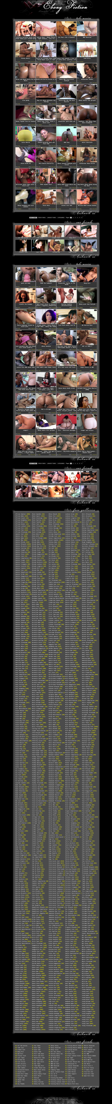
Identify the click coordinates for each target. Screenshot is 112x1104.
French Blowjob (53, 638)
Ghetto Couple (53, 662)
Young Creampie (87, 1011)
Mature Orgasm (69, 652)
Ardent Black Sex (39, 1068)
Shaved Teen (86, 594)
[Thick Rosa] (46, 204)
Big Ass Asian (19, 885)
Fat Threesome (53, 580)
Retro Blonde (69, 1029)
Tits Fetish (86, 893)
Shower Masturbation (88, 600)
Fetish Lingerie (54, 596)
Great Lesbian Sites (74, 1055)
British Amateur (37, 620)
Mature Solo (69, 660)
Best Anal (18, 869)
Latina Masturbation (55, 973)
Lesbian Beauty (53, 1011)
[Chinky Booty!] (25, 56)
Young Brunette (87, 1003)
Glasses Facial (53, 688)
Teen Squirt (86, 843)
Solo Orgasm (86, 678)
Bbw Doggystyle (20, 809)
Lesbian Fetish (53, 1025)
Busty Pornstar (37, 722)
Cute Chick (35, 895)
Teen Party (85, 825)
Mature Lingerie (70, 646)
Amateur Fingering (21, 582)
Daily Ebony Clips (40, 1074)
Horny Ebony (52, 815)
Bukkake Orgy (36, 690)
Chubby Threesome (37, 783)
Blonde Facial (36, 556)
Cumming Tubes (55, 1070)
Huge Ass (51, 839)
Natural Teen (69, 785)
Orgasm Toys (69, 813)
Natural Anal (69, 777)
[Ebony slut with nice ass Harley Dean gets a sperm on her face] (87, 407)
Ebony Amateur (36, 965)
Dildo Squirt (36, 921)
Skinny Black (86, 614)
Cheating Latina (37, 740)
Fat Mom (51, 572)
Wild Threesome (87, 987)
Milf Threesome (70, 726)
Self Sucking (86, 552)
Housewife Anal (53, 835)
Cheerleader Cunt (37, 752)
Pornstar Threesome (71, 905)
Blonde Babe (36, 542)
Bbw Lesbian (19, 819)
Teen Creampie (86, 779)
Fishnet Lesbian (54, 620)
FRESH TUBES (42, 217)
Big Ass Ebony (19, 897)
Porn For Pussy (89, 1068)
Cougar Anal (36, 825)
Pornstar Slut (69, 901)
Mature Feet (69, 626)
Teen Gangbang (86, 805)
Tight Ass (85, 881)
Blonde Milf (36, 568)
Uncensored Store (56, 483)
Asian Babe (18, 716)
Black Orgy (18, 1013)
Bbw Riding (18, 835)
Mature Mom (68, 650)
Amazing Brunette (21, 652)
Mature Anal (69, 602)
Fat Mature (52, 568)
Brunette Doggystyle (38, 648)
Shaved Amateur (87, 564)
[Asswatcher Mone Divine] (87, 161)
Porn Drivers (89, 252)
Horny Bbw (52, 805)
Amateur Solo (19, 624)
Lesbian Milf (69, 524)
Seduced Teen (86, 548)
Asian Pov (18, 752)
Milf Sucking (69, 722)
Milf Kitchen (69, 698)
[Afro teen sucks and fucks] (66, 365)
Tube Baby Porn (39, 1065)
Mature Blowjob (70, 614)
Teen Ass (85, 758)
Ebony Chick (36, 983)
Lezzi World (71, 1082)
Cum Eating (35, 859)
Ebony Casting (36, 979)
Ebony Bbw (35, 971)
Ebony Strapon (53, 518)
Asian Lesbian (19, 738)
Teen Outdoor (86, 823)
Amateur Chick (19, 554)
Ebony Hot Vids (39, 1084)
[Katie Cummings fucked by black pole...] (25, 323)
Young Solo (85, 1021)
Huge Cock (52, 843)
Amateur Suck (19, 632)
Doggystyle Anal (37, 945)
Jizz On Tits (53, 929)
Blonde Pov (35, 576)
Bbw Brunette (19, 805)
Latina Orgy (52, 981)
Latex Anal (52, 953)
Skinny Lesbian (87, 626)
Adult (72, 498)
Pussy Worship (69, 981)
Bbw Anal (18, 801)
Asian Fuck (18, 732)
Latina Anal (52, 955)
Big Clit (18, 915)
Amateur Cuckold (20, 566)
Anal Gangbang (19, 688)
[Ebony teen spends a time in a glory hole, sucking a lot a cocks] (66, 56)
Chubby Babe (36, 760)
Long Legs (68, 590)
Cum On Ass (35, 865)
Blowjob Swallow (37, 594)
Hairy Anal (52, 720)
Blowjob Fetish (37, 592)
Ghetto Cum (52, 664)
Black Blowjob (19, 983)
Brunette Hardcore (38, 654)
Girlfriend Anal (54, 674)
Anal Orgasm (19, 690)
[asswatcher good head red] (66, 119)
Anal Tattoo (19, 700)
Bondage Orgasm (37, 598)
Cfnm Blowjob (36, 732)
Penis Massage (69, 847)
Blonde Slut (36, 580)
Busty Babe (35, 698)
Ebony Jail (35, 1007)
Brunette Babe (36, 630)
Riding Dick (86, 534)
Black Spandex (36, 514)
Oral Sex (68, 809)
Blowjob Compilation (38, 590)
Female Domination (55, 582)
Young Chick (86, 1007)
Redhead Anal (69, 1001)
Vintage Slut (86, 927)
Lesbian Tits (69, 566)
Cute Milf (35, 901)
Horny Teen (52, 831)
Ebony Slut (52, 516)
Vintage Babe (86, 907)
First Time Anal (54, 614)
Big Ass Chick (19, 895)
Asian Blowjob (19, 722)
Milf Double (69, 686)
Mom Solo (68, 744)
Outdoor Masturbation (72, 827)
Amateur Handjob (20, 590)
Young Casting (86, 1005)
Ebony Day (37, 1080)
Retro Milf (85, 522)
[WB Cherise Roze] (87, 323)
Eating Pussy (36, 961)
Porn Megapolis (89, 1051)
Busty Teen (35, 724)
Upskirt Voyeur (87, 901)
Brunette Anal (36, 628)
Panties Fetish (70, 835)
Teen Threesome (87, 855)
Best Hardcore (19, 879)
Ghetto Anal (52, 658)
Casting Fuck (36, 728)
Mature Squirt (69, 662)
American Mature (20, 664)
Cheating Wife (36, 748)
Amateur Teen (19, 640)
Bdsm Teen (18, 849)
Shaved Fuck (86, 582)
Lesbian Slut (69, 546)
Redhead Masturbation (72, 1015)
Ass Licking (19, 777)
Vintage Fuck (86, 913)
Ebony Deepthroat (37, 989)
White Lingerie (87, 949)
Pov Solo (68, 923)
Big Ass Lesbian (20, 901)
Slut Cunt (85, 648)
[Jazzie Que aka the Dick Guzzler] (66, 98)
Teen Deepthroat (87, 787)
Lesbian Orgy (69, 532)
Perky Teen (68, 851)
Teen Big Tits (86, 767)
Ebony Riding (36, 1029)
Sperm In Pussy (87, 692)
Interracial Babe (54, 863)
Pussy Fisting (69, 961)
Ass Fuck (18, 775)
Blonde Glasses (37, 560)
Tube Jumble (39, 483)
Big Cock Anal (19, 917)
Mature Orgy (69, 654)
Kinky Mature (53, 943)
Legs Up (51, 1003)
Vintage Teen (86, 929)
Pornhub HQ (56, 252)
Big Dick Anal (19, 933)
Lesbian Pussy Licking (72, 540)
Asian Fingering (20, 730)
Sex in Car (85, 560)
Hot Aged (70, 1057)
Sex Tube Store (39, 1061)
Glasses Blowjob (54, 686)
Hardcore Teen (53, 779)
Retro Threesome (87, 526)
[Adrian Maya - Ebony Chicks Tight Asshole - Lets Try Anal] (46, 35)
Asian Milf (18, 744)
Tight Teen (85, 889)
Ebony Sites (54, 1049)
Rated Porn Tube (39, 1057)
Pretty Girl (69, 935)
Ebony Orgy (35, 1025)
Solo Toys (85, 684)
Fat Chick (52, 560)
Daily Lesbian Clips (57, 1072)
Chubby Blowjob (37, 765)
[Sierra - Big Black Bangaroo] (66, 449)
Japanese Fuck (53, 915)
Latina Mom (52, 977)
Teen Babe (85, 760)
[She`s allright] (46, 407)
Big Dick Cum (19, 939)
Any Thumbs (88, 498)
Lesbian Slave (69, 544)
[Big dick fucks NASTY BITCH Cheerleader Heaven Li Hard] (66, 344)
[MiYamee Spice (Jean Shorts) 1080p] (87, 386)
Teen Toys (85, 859)
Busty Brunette (37, 704)
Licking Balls (69, 576)
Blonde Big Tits (37, 546)
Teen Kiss (85, 813)
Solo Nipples (86, 676)
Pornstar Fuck (69, 889)
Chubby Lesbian (37, 771)
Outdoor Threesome (71, 831)
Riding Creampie (87, 532)
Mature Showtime (89, 1045)
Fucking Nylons (72, 1049)
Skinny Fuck (86, 622)
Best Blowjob (19, 873)
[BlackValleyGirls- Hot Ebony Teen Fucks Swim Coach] (25, 386)
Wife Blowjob (86, 965)
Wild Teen (85, 985)
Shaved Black (86, 574)
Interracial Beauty (55, 865)
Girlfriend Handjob (55, 682)
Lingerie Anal (69, 578)
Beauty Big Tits (20, 853)
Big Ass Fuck (19, 899)
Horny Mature (53, 819)
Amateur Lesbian (20, 598)
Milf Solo (68, 714)
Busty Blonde (36, 702)
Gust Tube (37, 1047)
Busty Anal (35, 694)
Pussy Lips (68, 971)
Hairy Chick (52, 732)
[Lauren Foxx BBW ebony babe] (25, 365)
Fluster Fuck (23, 252)
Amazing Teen (19, 660)
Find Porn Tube (89, 1074)
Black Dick (18, 993)
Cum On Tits (36, 873)
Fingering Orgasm (54, 600)
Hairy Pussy (52, 748)
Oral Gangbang (69, 807)
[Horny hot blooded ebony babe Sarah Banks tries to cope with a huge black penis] (46, 56)
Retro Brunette (87, 516)
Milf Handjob (69, 694)
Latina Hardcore (54, 969)
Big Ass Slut (19, 907)
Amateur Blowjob (20, 544)
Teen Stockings (87, 845)
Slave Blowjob (86, 642)
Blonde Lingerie (37, 566)
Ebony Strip (52, 520)
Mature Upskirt (70, 670)
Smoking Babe (86, 658)
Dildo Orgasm (36, 917)
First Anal (52, 604)
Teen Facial (86, 795)
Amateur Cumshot (20, 568)
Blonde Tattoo (36, 584)
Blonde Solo (36, 582)
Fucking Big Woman (57, 1078)
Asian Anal (18, 712)
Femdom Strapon (53, 588)
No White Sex (55, 1059)
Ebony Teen (52, 522)
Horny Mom (52, 823)
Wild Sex (85, 981)
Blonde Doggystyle (38, 554)
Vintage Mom (86, 923)
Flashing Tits (53, 626)
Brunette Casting (37, 640)
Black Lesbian (19, 999)
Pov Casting (69, 909)
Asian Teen (18, 765)
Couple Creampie (37, 835)
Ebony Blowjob (36, 975)
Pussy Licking (69, 969)
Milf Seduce (69, 712)
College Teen (36, 823)
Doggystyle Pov (37, 949)
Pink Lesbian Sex (89, 1049)
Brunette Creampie (38, 646)
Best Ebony (18, 875)
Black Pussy (19, 1023)
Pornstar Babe (69, 879)
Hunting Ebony (55, 1055)
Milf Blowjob (69, 678)
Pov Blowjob (69, 907)
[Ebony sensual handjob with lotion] (66, 161)
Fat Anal (51, 548)
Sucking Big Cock (87, 726)
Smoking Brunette (87, 664)
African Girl (19, 522)
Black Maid (18, 1001)
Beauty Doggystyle (21, 855)
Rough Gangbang (87, 542)
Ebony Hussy (54, 1045)
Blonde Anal (36, 540)
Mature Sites (88, 1047)
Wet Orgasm (85, 939)
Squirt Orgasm (86, 702)
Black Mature (19, 1003)
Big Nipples (19, 947)
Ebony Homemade (37, 1005)
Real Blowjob (69, 985)
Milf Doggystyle (70, 684)
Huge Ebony (52, 849)
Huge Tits (52, 857)
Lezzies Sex (71, 1080)
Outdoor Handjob (70, 825)
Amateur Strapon (20, 628)
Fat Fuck (51, 562)
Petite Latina (69, 863)
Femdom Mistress (54, 586)
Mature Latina (69, 642)
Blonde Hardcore (37, 562)
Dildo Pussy (36, 919)
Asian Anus (18, 714)
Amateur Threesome (21, 642)
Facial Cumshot (53, 540)
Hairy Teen (52, 750)
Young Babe (85, 995)
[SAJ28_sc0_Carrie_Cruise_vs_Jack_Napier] (46, 77)
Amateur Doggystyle (21, 576)
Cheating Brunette (38, 734)
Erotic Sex (52, 530)
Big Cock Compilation (22, 921)
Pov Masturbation (70, 915)
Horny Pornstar (53, 827)
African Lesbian (20, 526)
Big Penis (18, 949)
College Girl (36, 819)
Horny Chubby (53, 811)
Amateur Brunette (21, 546)
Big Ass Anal (19, 883)
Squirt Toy (85, 704)
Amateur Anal (19, 534)
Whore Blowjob (86, 953)
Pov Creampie (69, 911)
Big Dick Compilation (22, 937)
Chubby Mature (36, 773)
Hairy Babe (52, 724)
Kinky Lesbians (53, 941)
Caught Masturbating (38, 730)
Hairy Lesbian (53, 740)
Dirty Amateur (36, 923)
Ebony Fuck (35, 997)
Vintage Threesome (88, 931)
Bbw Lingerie (19, 821)
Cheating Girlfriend (38, 738)
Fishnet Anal (53, 618)
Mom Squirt (68, 746)
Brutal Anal (36, 684)
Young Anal (85, 991)
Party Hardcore (70, 843)
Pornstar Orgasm (70, 895)
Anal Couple (19, 676)
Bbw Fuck (18, 813)
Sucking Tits (86, 740)
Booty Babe (35, 604)
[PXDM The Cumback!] (46, 281)
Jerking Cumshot (54, 923)
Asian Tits (18, 767)
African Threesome (21, 532)
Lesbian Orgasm (70, 530)
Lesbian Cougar (53, 1017)
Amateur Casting (20, 548)
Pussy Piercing (70, 973)
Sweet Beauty (86, 746)
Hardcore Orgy (53, 775)
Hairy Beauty (53, 726)
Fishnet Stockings (55, 624)
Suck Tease (85, 722)
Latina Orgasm (53, 979)
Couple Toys (36, 845)
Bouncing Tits (36, 608)
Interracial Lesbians (56, 891)
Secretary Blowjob (88, 546)
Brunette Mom (36, 660)
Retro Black (69, 1027)
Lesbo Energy (71, 1070)
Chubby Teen (36, 781)
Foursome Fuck (53, 634)
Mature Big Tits (70, 610)
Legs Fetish (52, 999)
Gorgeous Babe (53, 694)
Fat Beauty (52, 554)
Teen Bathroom (86, 763)
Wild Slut (85, 983)
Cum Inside (35, 863)
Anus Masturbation (21, 708)
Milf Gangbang (69, 692)
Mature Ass (68, 604)
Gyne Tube (37, 1049)
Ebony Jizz (35, 1009)
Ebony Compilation (38, 985)
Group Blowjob (53, 710)
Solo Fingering (87, 672)
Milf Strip (68, 720)
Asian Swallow (19, 763)
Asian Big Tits (20, 720)
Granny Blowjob (53, 704)
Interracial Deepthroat (56, 877)
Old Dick (68, 797)
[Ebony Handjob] (46, 344)
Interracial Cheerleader (57, 869)
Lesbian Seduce (70, 542)
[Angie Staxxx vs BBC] (87, 365)
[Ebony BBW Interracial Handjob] (66, 77)
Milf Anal (68, 672)
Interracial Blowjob (55, 867)
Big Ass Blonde (20, 891)
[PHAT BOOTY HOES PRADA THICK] (46, 365)
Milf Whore (68, 730)
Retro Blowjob (86, 514)
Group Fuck (52, 712)
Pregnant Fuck (69, 929)
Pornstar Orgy (69, 897)
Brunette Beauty (37, 632)
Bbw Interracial (20, 815)
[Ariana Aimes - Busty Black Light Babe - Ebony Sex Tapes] (46, 323)
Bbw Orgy (18, 829)
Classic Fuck (36, 785)
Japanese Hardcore (55, 917)
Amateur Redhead (20, 616)
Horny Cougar (53, 813)
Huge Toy (51, 859)
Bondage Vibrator (37, 600)
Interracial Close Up (56, 871)
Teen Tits (85, 857)
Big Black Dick (20, 911)
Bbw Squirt (18, 839)
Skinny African (87, 606)
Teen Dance (85, 785)
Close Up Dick (36, 797)
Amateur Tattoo (20, 638)
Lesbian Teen (69, 562)
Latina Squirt (53, 991)
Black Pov (18, 1019)
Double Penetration (38, 959)
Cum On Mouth (36, 869)
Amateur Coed (19, 556)
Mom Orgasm (68, 742)
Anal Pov (18, 694)
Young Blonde (86, 1001)
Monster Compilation (72, 754)
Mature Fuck (69, 630)
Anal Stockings (20, 696)
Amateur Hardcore (21, 592)
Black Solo (18, 1029)
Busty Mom (35, 720)
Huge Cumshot (53, 845)
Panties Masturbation (72, 837)
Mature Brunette (70, 616)
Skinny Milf (86, 630)
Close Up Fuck (36, 799)
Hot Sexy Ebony (56, 1051)
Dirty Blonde (36, 927)
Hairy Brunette (53, 730)
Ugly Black (85, 897)
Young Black (86, 999)
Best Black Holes (39, 1070)
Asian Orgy (18, 748)
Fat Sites (54, 1076)
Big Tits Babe (19, 953)
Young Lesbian (86, 1017)
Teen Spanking (86, 841)
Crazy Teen (35, 853)
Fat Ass (51, 550)
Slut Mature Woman (90, 1055)
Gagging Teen (53, 644)
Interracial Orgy (54, 899)
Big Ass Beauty (20, 889)
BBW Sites (54, 1068)
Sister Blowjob (87, 602)
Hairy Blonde (53, 728)
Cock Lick (35, 809)
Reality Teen (69, 999)
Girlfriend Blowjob (55, 676)
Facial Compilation (55, 538)
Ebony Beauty (36, 973)
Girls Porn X (88, 1065)
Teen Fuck (85, 803)
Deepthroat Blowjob (38, 907)
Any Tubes (37, 1045)
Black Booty (19, 985)
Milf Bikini (69, 676)
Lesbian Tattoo (70, 560)
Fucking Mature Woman (74, 1047)
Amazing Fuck (19, 656)
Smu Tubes (37, 1063)
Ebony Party (36, 1027)
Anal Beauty (19, 670)
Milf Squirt (69, 716)
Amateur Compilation (22, 558)
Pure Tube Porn (39, 1055)
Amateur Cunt (19, 570)
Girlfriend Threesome (56, 684)
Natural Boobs (69, 779)
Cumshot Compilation (38, 881)
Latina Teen (52, 993)
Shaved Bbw (85, 570)
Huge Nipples (53, 853)
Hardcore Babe (53, 763)
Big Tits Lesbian (21, 959)
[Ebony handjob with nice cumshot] (25, 204)
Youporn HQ (39, 498)
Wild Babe (85, 971)
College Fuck (36, 817)
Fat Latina (52, 564)
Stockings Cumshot (88, 706)
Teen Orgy (85, 821)
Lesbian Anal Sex (54, 1005)
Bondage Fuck (36, 596)
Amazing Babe (19, 650)
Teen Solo (85, 839)
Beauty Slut (19, 867)
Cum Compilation (37, 857)
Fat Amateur (52, 546)
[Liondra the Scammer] (25, 302)
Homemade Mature (54, 795)
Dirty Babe (35, 925)
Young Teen (85, 1023)
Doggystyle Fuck (37, 947)
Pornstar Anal (69, 877)
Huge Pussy (52, 855)
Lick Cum (68, 574)
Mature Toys (69, 668)
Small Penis (86, 654)
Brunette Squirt (37, 674)
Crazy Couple (36, 847)
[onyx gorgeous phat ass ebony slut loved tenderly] (25, 344)
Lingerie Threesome (71, 584)
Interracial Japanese (56, 889)
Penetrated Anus (70, 845)
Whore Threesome (87, 961)
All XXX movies (23, 238)
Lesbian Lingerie (70, 518)
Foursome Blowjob (54, 632)
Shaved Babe (86, 568)
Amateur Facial (20, 580)
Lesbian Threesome (71, 564)
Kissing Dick (53, 949)
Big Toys (18, 963)
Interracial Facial (55, 881)
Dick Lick (35, 915)
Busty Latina (36, 714)
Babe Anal (18, 785)
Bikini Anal (19, 965)
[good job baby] (25, 281)
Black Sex (18, 1025)
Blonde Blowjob (37, 548)
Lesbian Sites (71, 1068)
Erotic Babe (52, 526)
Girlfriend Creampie (55, 678)
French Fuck (52, 640)
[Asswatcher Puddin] (87, 77)
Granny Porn (71, 1053)
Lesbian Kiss (69, 516)
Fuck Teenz (70, 1051)
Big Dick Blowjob (21, 935)
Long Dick (68, 588)
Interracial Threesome (56, 907)
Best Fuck (18, 877)
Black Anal (18, 973)
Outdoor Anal (69, 817)
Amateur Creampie (21, 564)
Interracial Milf (54, 893)
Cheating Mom (36, 744)
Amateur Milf (19, 600)
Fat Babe (51, 552)
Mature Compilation (71, 620)
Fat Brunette (53, 558)
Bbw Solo (18, 837)
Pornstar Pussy (70, 899)
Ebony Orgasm (36, 1023)
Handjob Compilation (55, 752)
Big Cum (17, 931)
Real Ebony (68, 993)
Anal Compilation (21, 674)
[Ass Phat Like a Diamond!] (66, 35)
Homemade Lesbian (54, 793)
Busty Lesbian (36, 716)
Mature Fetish (69, 628)
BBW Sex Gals (55, 1063)
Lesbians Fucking (70, 572)
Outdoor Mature (70, 829)
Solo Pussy (85, 680)
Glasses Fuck (53, 690)
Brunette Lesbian (37, 656)
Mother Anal (69, 763)
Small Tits (85, 656)
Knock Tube (37, 1051)
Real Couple (69, 991)
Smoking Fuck (86, 666)
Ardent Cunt (56, 238)
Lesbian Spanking (70, 550)
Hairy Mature (53, 744)
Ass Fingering (19, 771)
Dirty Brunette (37, 929)
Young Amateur (86, 989)
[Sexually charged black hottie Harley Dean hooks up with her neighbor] (25, 407)
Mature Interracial (71, 640)
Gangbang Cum (53, 646)
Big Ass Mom (19, 905)
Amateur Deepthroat (21, 572)
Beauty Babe (19, 851)
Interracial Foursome (56, 883)
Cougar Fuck (36, 827)
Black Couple (19, 991)
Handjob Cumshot (54, 754)
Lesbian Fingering (55, 1027)
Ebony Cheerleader (38, 981)
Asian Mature (19, 742)
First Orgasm (53, 610)
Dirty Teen (35, 941)
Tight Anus (85, 879)
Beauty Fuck (19, 857)
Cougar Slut (36, 831)
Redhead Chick (69, 1007)
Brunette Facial (37, 650)
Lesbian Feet (53, 1023)
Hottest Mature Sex (73, 1061)
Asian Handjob (19, 734)
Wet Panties (86, 941)
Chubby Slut (36, 779)
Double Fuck (36, 957)
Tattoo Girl (86, 750)
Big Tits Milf (19, 961)
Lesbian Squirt (70, 552)
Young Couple (86, 1009)
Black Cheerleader (21, 987)
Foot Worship (53, 630)
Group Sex (52, 716)
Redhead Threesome (71, 1025)
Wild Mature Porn (89, 1061)
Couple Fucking (37, 837)
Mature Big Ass (70, 608)
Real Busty (68, 989)
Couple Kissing (37, 839)
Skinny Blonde (86, 616)
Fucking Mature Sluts (58, 1084)
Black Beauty (19, 981)
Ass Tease (18, 779)
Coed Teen (35, 815)
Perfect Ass (69, 849)
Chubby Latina (36, 769)
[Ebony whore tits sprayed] (46, 428)
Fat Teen (51, 578)
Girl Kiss (52, 672)
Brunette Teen (36, 678)
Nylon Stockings (70, 791)
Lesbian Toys (69, 568)
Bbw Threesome (19, 845)
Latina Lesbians (54, 971)
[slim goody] (25, 98)
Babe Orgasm (19, 795)
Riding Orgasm (86, 540)
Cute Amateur (36, 887)
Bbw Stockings (19, 841)
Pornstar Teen (69, 903)
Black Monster (19, 1009)
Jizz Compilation (54, 925)
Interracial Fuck (54, 885)
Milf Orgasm (69, 702)
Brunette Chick (37, 642)
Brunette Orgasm (37, 662)
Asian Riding (19, 756)
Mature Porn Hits (73, 1084)
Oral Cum (68, 803)
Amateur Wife (19, 648)
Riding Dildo (86, 536)
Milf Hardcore (69, 696)
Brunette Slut (36, 670)
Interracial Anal (54, 861)
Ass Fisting (19, 773)
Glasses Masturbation (56, 692)
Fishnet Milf (53, 622)
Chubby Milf (36, 775)
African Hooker (20, 524)
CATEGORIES (61, 217)
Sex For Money (86, 554)
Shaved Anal (86, 566)
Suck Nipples (86, 720)
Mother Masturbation (72, 769)
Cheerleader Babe (37, 750)
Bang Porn (72, 238)
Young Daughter (87, 1013)
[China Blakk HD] (25, 161)
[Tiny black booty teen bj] (66, 323)
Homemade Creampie (55, 785)
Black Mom (18, 1007)
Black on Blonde (37, 538)
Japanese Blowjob (54, 913)
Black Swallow (36, 520)
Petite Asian (69, 855)
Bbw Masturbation (21, 823)
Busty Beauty (36, 700)
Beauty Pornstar (20, 863)
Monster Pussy (69, 758)
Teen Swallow (86, 851)
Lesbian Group (69, 514)
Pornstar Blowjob (70, 881)
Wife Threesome (87, 967)
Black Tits (35, 528)
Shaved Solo (86, 592)
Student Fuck (86, 718)
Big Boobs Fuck (20, 913)
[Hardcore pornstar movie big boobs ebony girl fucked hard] (25, 35)
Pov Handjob (69, 913)
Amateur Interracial (22, 594)
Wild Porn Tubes (89, 483)
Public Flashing (70, 949)
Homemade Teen (53, 799)
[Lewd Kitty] (87, 56)
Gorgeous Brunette (55, 698)
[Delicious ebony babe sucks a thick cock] (25, 183)
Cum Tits (35, 879)
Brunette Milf (36, 658)
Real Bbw (68, 983)
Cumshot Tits (36, 885)
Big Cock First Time (22, 925)
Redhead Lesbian (70, 1013)
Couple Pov (35, 843)
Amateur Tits (19, 644)
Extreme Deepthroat (55, 534)
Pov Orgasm (68, 919)
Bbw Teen (18, 843)
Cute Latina (36, 897)
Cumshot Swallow (37, 883)
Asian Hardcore (20, 736)
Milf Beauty (69, 674)
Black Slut (18, 1027)
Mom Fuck (68, 738)
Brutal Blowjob (37, 686)
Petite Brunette (70, 859)
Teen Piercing (86, 827)
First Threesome (54, 612)
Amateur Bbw (19, 540)
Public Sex (68, 955)
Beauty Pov (18, 865)
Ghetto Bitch (53, 660)
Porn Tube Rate (39, 1053)
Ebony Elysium (38, 1082)
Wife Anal (85, 963)
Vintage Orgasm (87, 925)
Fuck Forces (72, 252)
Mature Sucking (70, 664)
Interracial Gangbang (56, 887)
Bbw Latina (18, 817)
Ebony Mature (36, 1017)
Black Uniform (36, 530)
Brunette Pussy (37, 668)
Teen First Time (87, 801)
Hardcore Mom (53, 771)
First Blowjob (53, 606)
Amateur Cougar (20, 560)
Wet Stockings (86, 945)
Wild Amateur (86, 969)
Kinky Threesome (54, 947)
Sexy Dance (85, 562)
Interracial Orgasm (55, 897)
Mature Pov (68, 656)
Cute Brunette (36, 893)
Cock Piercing (36, 811)
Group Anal (52, 708)
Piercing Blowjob (70, 869)
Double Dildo (36, 955)
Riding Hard (86, 538)
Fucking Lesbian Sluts (58, 1080)
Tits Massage (86, 895)
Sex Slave (85, 558)
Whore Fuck (85, 955)
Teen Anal (85, 756)
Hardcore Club (53, 765)
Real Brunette (69, 987)
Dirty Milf (35, 937)
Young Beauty (86, 997)
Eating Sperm (36, 963)
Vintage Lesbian (87, 915)
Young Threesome (87, 1025)
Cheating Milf (36, 742)
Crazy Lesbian (36, 851)
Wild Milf (85, 979)
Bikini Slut (19, 971)
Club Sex (35, 807)
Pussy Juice (69, 967)
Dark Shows (37, 1076)
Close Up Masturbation (39, 801)
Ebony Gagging (36, 999)
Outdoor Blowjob (70, 819)
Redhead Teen (69, 1023)
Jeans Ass (52, 921)
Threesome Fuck (87, 871)
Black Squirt (36, 516)
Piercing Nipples (70, 871)
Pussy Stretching (70, 975)
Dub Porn (89, 238)
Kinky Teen (52, 945)
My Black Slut (55, 1057)
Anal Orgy (18, 692)
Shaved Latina (86, 584)
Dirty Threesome (37, 943)
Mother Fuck (69, 767)
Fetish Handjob (53, 594)
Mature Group (69, 634)
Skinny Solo (86, 636)
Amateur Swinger (20, 636)
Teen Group (85, 809)
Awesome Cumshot (20, 783)
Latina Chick (53, 961)
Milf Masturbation (71, 700)
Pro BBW (86, 1053)
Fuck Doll (52, 642)
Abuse (72, 1099)
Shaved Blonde (86, 576)
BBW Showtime (55, 1065)
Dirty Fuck (35, 933)
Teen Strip (85, 847)
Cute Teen (35, 903)
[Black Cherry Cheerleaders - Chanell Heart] (87, 449)
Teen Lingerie (86, 815)
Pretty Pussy (69, 939)
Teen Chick (85, 775)
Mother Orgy (69, 773)
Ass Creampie (19, 769)
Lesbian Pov (69, 538)
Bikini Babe (19, 967)
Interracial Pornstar (56, 903)
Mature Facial (69, 624)
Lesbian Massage (70, 520)
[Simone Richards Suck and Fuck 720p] (46, 140)
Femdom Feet (52, 584)
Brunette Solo (36, 672)
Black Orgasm (19, 1011)
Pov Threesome (69, 925)
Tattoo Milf (86, 752)
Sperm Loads (86, 696)
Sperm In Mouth (87, 690)
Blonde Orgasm (36, 572)
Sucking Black (86, 730)
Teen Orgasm (86, 819)
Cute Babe (35, 889)
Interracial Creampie (56, 873)
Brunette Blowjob (37, 638)
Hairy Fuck (52, 736)
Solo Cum (85, 668)
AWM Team (49, 1099)
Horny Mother (53, 825)
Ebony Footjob (36, 995)
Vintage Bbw (86, 909)
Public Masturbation (72, 953)
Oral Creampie (69, 801)
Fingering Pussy (54, 602)
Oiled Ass (68, 795)
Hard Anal (52, 756)
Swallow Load (86, 742)
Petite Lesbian (70, 865)
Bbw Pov (17, 833)
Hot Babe (51, 833)
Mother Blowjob (70, 765)
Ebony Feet (35, 993)
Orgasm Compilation (71, 811)
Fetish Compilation (55, 590)
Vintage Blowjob (87, 911)
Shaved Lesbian (87, 586)
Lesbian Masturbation (72, 522)
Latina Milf (52, 975)
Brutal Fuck (36, 688)
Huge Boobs (52, 841)
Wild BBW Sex (88, 1059)
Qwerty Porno (23, 483)
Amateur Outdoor (20, 612)
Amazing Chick (19, 654)
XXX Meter (87, 1063)
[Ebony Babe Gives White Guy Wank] (66, 183)
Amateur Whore (19, 646)
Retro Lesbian (86, 520)
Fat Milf (51, 570)
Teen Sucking (86, 849)
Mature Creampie (70, 622)
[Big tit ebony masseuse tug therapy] (46, 98)
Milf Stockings (70, 718)
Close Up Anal (36, 793)
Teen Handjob (86, 811)
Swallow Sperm (86, 744)
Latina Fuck (52, 965)
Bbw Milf (18, 825)
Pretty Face (69, 933)
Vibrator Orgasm (87, 903)
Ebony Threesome (54, 524)
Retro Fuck (85, 518)
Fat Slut (51, 576)
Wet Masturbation (87, 937)
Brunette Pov (36, 666)
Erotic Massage (53, 528)
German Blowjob (53, 652)
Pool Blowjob (69, 875)
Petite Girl (69, 861)
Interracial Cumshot (55, 875)
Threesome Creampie (88, 869)
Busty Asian (36, 696)
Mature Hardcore (70, 638)
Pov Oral (68, 917)
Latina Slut (52, 987)
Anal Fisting (19, 684)
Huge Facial (52, 851)
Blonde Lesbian (37, 564)
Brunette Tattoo (37, 676)
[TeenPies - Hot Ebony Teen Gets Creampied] (87, 119)
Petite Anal (69, 853)
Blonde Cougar (36, 552)
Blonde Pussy (36, 578)
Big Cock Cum (19, 923)
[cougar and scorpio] (87, 428)
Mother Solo (69, 775)
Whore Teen (85, 959)
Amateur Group (19, 588)
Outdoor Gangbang (70, 823)
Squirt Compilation (88, 700)
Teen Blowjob (86, 769)
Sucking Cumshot (87, 734)
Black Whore (36, 534)
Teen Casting (86, 771)
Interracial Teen (54, 905)
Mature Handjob (70, 636)
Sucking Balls (86, 724)
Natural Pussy (69, 783)
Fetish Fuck (52, 592)
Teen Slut (85, 837)
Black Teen (35, 524)
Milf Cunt (68, 682)
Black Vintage (36, 532)
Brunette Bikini (37, 636)
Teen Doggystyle (87, 791)
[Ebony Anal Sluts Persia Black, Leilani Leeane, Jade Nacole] (66, 407)
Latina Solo (52, 989)
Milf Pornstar (69, 706)
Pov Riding (68, 921)
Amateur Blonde (20, 542)
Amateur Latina (20, 596)
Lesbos (69, 1076)
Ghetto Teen (52, 670)
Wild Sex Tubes (23, 498)
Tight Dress (86, 885)
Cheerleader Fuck (37, 754)
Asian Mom (18, 746)
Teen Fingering (87, 799)
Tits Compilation (87, 891)
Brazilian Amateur (38, 610)
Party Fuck (68, 841)
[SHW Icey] (66, 140)
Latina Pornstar (54, 983)
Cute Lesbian (36, 899)
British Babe (36, 622)
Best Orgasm (19, 881)
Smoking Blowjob (87, 662)
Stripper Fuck (86, 714)
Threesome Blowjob (88, 867)
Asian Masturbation (21, 740)
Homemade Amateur (54, 781)
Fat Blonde (52, 556)
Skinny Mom (85, 632)
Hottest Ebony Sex (57, 1053)
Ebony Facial (36, 991)
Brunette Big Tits (38, 634)
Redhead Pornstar (70, 1019)
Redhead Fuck (69, 1011)
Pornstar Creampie (71, 887)
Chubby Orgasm (36, 777)
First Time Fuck (54, 616)
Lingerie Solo (69, 580)
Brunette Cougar (37, 644)
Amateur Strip (19, 630)
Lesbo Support (71, 1074)
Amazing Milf (19, 658)
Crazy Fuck (35, 849)
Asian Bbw (18, 718)
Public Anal (69, 943)
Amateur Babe (19, 538)
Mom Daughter (69, 736)
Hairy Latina (53, 738)
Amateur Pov (19, 614)
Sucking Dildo (86, 736)
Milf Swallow (69, 724)
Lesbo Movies (71, 1072)
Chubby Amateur (37, 756)
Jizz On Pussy (53, 927)
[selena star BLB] (66, 204)
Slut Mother (86, 650)
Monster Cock (69, 752)
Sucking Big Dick (87, 728)
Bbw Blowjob (19, 803)
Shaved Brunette (87, 578)
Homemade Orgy (53, 797)
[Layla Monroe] (25, 140)
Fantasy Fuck (53, 544)
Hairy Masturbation (55, 742)
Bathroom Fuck (19, 799)
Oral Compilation (70, 799)
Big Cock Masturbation (22, 929)
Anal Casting (19, 672)
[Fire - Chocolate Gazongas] (66, 428)
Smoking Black (86, 660)
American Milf (19, 666)
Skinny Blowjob (87, 618)
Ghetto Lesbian (53, 666)
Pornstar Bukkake (70, 883)
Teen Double (86, 793)
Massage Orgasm (70, 596)
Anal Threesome (20, 702)
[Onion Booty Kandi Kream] (66, 386)
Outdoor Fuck (69, 821)
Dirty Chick (36, 931)
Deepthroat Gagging (38, 913)
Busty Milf (35, 718)
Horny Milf (52, 821)
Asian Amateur (19, 710)
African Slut (19, 528)
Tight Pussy (86, 887)
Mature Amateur (70, 600)
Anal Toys (18, 704)
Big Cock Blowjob (21, 919)
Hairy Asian (52, 722)
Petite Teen (69, 867)
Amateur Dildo (19, 574)
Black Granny (19, 997)
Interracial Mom (54, 895)
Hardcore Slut (53, 777)
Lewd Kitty (70, 1078)
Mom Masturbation (70, 740)
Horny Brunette (53, 809)
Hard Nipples (53, 760)
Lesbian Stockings (71, 554)
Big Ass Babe (19, 887)
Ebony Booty (36, 977)
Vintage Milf (86, 921)
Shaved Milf (86, 588)
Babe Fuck (18, 793)
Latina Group (53, 967)
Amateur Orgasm (20, 608)
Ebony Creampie (37, 987)
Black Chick (19, 989)
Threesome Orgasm (87, 873)
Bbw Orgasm (18, 827)
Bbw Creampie (19, 807)
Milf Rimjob (69, 710)
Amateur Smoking (20, 622)
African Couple (20, 518)
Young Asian (86, 993)
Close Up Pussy (37, 805)
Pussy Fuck (68, 965)
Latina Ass (52, 957)
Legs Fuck (52, 1001)
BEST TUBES (33, 217)
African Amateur (20, 514)
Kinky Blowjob (53, 937)
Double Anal (36, 951)
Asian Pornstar (20, 750)
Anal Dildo (18, 680)
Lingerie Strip (70, 582)
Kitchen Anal (53, 951)
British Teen (36, 626)
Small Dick (85, 652)
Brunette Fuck (36, 652)
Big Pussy (18, 951)
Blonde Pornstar (37, 574)
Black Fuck (18, 995)
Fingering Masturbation (56, 598)
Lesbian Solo (69, 548)
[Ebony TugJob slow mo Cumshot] (25, 119)
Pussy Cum (68, 959)
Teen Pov (85, 829)
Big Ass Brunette (21, 893)
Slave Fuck (85, 644)
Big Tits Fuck (19, 957)
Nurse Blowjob (69, 789)
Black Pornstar (20, 1017)
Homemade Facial (54, 787)
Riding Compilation (88, 530)
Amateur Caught (20, 550)
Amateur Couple (20, 562)
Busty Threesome (37, 726)
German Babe (52, 650)
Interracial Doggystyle (56, 879)
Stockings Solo (87, 710)
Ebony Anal (35, 967)
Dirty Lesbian (36, 935)
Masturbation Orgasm (72, 598)
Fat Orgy (51, 574)
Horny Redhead (53, 829)
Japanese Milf (53, 919)
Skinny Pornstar (87, 634)
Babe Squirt (19, 797)
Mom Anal (68, 732)
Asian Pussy (19, 754)
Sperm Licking (86, 694)
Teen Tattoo (86, 853)
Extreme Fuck (53, 536)
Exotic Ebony (53, 532)
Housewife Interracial (56, 837)
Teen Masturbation (88, 817)
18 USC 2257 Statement (61, 1099)
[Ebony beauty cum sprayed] (87, 98)
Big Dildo (18, 945)
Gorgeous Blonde (54, 696)
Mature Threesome (70, 666)
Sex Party (85, 556)
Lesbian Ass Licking (55, 1007)
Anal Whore (18, 706)
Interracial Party (55, 901)
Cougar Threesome (37, 833)
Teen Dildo (85, 789)
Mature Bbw (68, 606)
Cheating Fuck (36, 736)
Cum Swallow (36, 877)
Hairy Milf (52, 746)
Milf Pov (68, 708)
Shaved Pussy (86, 590)
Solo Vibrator (86, 686)
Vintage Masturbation (89, 917)
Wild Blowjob (86, 975)
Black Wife (35, 536)
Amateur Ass (19, 536)
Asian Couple (19, 726)
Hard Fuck (52, 758)
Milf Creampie (69, 680)
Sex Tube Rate (38, 1059)
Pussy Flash (69, 963)
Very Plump (87, 1057)
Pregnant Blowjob (70, 927)
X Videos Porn (88, 1070)
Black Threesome (37, 526)
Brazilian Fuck (37, 616)
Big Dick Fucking (21, 941)
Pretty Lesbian (70, 937)
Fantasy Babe (53, 542)
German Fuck (52, 654)
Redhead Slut (69, 1021)
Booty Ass (35, 602)
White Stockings (87, 951)
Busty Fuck (35, 712)
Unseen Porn (72, 483)
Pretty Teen (69, 941)
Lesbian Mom (69, 526)
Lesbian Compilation (55, 1015)
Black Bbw (18, 979)
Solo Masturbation (88, 674)
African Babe (19, 516)
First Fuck (52, 608)
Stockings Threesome (88, 712)
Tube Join (39, 238)
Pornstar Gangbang (71, 891)
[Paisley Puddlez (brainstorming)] (66, 302)
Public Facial (69, 947)
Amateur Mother (20, 604)
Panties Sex (69, 839)
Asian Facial (19, 728)
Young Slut (85, 1019)
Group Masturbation (55, 714)
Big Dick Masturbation (22, 943)
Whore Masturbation (88, 957)
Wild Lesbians (86, 977)
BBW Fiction (54, 1061)
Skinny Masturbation (88, 628)
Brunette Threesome (38, 680)
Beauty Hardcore (20, 859)
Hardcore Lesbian (54, 769)
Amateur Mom (19, 602)
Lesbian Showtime (73, 1065)
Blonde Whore (36, 588)
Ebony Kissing (36, 1011)
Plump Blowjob (69, 873)
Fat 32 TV (54, 1074)
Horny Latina (53, 817)
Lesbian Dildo (53, 1019)
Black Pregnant (20, 1021)
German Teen (52, 656)
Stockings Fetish (87, 708)
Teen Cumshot (86, 781)
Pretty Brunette (70, 931)
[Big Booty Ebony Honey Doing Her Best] (87, 183)
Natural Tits (69, 787)
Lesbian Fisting (54, 1029)
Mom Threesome (69, 748)
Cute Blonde (36, 891)
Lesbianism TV (71, 1063)
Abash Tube (56, 498)
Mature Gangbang (70, 632)
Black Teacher (36, 522)
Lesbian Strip (69, 558)
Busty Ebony (36, 710)
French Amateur (53, 636)
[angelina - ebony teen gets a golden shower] (46, 449)
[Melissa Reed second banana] (87, 204)
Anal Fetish (19, 682)
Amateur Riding (20, 618)
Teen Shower (86, 835)
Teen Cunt (85, 783)
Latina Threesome (54, 995)
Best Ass (18, 871)
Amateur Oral (19, 606)
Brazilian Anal (37, 612)
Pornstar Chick (70, 885)
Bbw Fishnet (19, 811)
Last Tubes (39, 252)
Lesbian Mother (70, 528)
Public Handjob (70, 951)
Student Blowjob (87, 716)
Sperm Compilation (88, 688)
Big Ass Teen (19, 909)
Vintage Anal (86, 905)
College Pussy (36, 821)
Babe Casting (19, 789)
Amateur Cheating (21, 552)
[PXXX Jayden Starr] (46, 183)
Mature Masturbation (72, 648)
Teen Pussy (85, 831)
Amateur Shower (20, 620)
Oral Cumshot (69, 805)
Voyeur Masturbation (88, 933)
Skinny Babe (86, 612)
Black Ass (18, 975)
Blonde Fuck (36, 558)
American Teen (19, 668)
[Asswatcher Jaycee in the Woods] (66, 281)
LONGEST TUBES (51, 217)
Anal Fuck (18, 686)
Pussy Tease (69, 979)
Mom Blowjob (69, 734)
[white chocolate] (87, 140)
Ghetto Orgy (52, 668)
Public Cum (68, 945)
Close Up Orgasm (37, 803)
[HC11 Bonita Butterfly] (46, 161)
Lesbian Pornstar (70, 536)
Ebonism (36, 1078)
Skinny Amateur (87, 608)
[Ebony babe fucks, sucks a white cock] (46, 119)
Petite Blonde (69, 857)
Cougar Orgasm (36, 829)
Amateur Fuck (19, 584)
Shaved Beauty (86, 572)
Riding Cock (86, 528)
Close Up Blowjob (37, 795)
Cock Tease (35, 813)
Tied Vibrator (86, 875)
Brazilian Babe (37, 614)
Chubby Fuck (36, 767)
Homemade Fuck (53, 791)
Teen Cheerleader (87, 773)
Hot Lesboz (70, 1059)
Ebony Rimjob (53, 514)
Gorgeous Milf (53, 702)
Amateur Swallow (20, 634)
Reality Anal (69, 997)
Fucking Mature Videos (74, 1045)
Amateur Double (20, 578)
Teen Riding (86, 833)
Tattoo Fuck (86, 748)
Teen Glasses (86, 807)
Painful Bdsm (69, 833)
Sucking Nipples (87, 738)
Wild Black (85, 973)
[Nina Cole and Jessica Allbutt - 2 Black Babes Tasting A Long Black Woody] (25, 449)
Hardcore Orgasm (54, 773)
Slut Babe (85, 646)
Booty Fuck (35, 606)
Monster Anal (69, 750)
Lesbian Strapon (70, 556)
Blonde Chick (36, 550)
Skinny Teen (86, 638)
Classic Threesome (38, 791)
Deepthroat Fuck (37, 911)
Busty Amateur (36, 692)
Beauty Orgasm (19, 861)
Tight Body (85, 883)
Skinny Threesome (87, 640)
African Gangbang (21, 520)
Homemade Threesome (55, 801)
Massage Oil (69, 594)
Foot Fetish (52, 628)
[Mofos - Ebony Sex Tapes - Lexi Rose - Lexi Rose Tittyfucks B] (46, 386)
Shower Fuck (86, 598)
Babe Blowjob (19, 787)
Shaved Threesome (87, 596)
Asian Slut (18, 758)
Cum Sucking (36, 875)
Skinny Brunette (87, 620)
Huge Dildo (52, 847)
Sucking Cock (86, 732)
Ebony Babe (35, 969)
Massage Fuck (69, 592)
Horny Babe (52, 803)
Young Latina (86, 1015)
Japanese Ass (53, 909)
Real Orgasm (69, 995)
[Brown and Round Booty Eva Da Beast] (25, 77)
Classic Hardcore (37, 787)
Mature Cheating (70, 618)
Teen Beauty (86, 765)
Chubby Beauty (36, 763)
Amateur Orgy (19, 610)
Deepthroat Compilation (39, 909)
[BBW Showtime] (87, 35)
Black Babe (18, 977)
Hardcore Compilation (56, 767)
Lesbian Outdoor (70, 534)
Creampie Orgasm (37, 855)
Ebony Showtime (56, 1047)
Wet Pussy (85, 943)
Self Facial (86, 550)
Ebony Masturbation (38, 1015)
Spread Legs (86, 698)
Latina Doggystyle (55, 963)
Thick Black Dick (87, 863)
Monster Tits (69, 760)
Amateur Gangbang (21, 586)
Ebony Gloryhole (37, 1003)
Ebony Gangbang (37, 1001)
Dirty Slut (35, 939)
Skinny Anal (86, 610)
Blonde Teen (36, 586)
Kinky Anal (52, 935)
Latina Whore (53, 997)
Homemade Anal (53, 783)
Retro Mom (85, 524)
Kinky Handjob (53, 939)
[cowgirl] (25, 428)
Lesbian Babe (53, 1009)
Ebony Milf (35, 1019)
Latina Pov (52, 985)
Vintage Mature (87, 919)
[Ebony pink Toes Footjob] (87, 302)
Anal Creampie (19, 678)
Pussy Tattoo (69, 977)
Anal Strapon (19, 698)
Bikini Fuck (19, 969)
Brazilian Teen (37, 618)
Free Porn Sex (88, 1072)
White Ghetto (86, 947)
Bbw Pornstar (19, 831)
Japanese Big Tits (55, 911)
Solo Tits (85, 682)
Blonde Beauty (36, 544)
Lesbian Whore (69, 570)
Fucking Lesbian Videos (58, 1082)
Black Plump (19, 1015)
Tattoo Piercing (87, 754)
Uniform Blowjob (87, 899)
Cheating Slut (36, 746)
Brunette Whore (37, 682)
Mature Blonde (69, 612)
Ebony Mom (35, 1021)
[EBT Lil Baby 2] (87, 344)
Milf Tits (68, 728)
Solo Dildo (85, 670)
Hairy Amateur (53, 718)
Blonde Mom (35, 570)
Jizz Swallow (53, 931)
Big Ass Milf (19, 903)
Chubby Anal (36, 758)
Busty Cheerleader (38, 706)
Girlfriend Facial (55, 680)
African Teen (19, 530)
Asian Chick (19, 724)
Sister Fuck (86, 604)
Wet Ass (84, 935)
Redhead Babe (69, 1003)
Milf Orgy (68, 704)
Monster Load (69, 756)
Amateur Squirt (20, 626)
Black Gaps (37, 1072)
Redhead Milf (69, 1017)
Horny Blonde (53, 807)
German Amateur (53, 648)
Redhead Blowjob (70, 1005)
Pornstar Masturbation (72, 893)
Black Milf (18, 1005)
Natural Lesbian (70, 781)
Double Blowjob (37, 953)
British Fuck (36, 624)
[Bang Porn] (87, 281)
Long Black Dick (70, 586)
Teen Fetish (86, 797)
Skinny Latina (86, 624)
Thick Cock (85, 865)
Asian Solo (18, 760)
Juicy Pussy (52, 933)
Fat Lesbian (52, 566)
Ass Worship (19, 781)
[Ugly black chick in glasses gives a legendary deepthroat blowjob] (46, 302)
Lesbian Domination (55, 1021)
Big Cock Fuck (19, 927)
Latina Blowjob (53, 959)
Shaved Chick (86, 580)
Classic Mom (36, 789)
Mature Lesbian (70, 644)
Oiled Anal (68, 793)
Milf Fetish (69, 688)
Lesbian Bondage (54, 1013)
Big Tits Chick (20, 955)
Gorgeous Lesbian (54, 700)
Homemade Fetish (54, 789)
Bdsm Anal (18, 847)
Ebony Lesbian (36, 1013)
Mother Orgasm (69, 771)
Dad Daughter (36, 905)
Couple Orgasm (36, 841)
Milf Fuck (68, 690)
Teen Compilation (87, 777)
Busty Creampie (37, 708)
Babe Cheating (19, 791)
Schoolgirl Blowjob (88, 544)
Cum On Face (36, 867)
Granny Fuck (52, 706)
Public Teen (69, 957)
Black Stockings (37, 518)
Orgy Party (68, 815)
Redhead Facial (70, 1009)
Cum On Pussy (36, 871)
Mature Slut (69, 658)
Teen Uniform (86, 861)
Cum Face (35, 861)
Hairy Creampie (53, 734)
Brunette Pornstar (38, 664)
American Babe (19, 662)
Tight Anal (85, 877)
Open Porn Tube (89, 1076)
